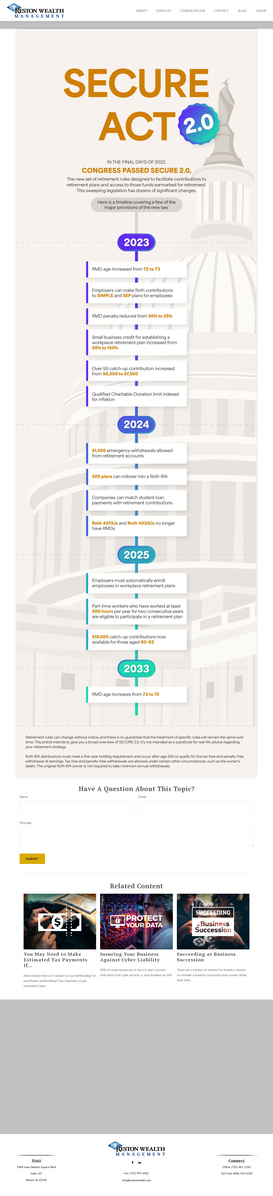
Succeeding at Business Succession (206, 957)
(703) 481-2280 (241, 1167)
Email (142, 797)
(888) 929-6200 (242, 1173)
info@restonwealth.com (136, 1180)
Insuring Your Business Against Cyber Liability (130, 957)
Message (25, 823)
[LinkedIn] (139, 1162)
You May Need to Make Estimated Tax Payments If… (55, 960)
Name (24, 797)
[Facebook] (132, 1162)
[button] (142, 10)
